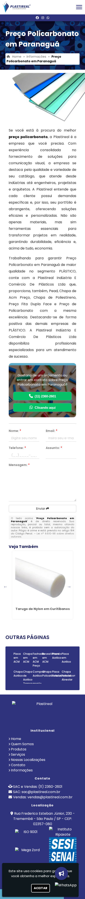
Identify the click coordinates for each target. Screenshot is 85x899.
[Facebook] (37, 18)
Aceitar (40, 888)
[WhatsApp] (48, 18)
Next (69, 586)
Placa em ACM (17, 657)
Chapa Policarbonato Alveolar (71, 675)
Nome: (15, 431)
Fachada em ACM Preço (38, 659)
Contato (18, 764)
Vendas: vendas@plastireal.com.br (43, 797)
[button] (79, 7)
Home (16, 738)
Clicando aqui (45, 407)
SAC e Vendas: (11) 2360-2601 (37, 786)
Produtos (18, 749)
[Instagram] (42, 18)
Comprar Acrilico (39, 673)
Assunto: (54, 448)
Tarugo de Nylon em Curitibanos (42, 609)
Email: (51, 431)
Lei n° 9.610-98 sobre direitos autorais (42, 535)
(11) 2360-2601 (45, 396)
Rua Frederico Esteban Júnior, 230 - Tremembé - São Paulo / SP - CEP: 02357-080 (44, 818)
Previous (5, 586)
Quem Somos (22, 744)
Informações (22, 770)
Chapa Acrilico (18, 673)
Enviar (41, 508)
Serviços (18, 754)
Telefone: (17, 448)
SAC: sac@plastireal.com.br (36, 791)
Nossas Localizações (28, 759)
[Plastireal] (42, 713)
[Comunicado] (61, 873)
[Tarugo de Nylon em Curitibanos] (42, 578)
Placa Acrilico (56, 656)
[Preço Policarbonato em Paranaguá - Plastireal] (17, 7)
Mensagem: (19, 465)
